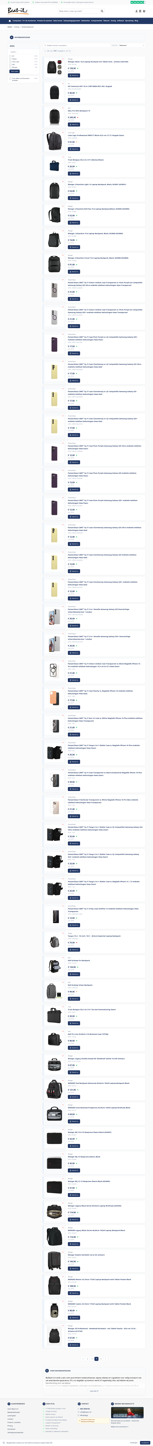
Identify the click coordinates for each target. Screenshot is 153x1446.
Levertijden (12, 1416)
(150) (35, 59)
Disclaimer (11, 1429)
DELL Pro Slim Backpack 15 (79, 111)
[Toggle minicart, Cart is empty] (144, 11)
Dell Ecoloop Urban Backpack (80, 985)
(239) (35, 56)
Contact (10, 1419)
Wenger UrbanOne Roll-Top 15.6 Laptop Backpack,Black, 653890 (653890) (98, 209)
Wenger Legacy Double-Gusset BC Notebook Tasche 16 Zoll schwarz (96, 1058)
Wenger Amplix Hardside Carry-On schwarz (86, 1255)
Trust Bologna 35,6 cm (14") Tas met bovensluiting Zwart (92, 1009)
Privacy (10, 1426)
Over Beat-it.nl (13, 1409)
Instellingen (133, 1443)
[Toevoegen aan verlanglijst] (63, 59)
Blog (136, 21)
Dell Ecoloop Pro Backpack (79, 960)
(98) (36, 67)
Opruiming (129, 21)
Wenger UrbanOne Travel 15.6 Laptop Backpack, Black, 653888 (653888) (98, 258)
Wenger (14, 67)
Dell (13, 64)
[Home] (10, 21)
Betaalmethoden (14, 1412)
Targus (14, 59)
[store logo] (18, 11)
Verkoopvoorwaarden (15, 1432)
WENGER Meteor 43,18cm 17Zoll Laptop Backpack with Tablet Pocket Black (99, 1279)
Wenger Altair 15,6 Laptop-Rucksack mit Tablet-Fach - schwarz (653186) (98, 62)
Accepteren (145, 1443)
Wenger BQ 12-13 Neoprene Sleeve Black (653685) (89, 1181)
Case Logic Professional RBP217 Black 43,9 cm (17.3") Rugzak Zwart (96, 135)
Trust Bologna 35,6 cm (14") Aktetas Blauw (86, 160)
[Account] (136, 11)
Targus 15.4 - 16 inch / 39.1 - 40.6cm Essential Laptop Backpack (94, 936)
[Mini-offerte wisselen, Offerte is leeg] (140, 11)
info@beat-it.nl (85, 1412)
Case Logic (15, 62)
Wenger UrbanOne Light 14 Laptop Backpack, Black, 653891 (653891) (97, 184)
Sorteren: (115, 45)
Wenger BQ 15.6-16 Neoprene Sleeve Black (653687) (89, 1132)
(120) (35, 64)
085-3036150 (85, 1409)
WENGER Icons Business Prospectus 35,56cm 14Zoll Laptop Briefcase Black (99, 1107)
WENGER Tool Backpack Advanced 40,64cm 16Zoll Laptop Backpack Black (98, 1083)
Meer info (49, 1443)
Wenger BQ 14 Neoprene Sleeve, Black (84, 1157)
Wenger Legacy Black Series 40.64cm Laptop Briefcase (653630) (94, 1206)
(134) (35, 62)
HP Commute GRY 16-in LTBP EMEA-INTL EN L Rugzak (90, 86)
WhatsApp (84, 1415)
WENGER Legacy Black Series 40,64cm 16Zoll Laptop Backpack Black (96, 1230)
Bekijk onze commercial (119, 1427)
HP (13, 56)
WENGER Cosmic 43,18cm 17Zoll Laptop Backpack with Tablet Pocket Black (99, 1304)
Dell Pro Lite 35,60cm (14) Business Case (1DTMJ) (88, 1034)
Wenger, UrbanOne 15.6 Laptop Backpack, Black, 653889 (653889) (95, 233)
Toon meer (14, 71)
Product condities (14, 1422)
